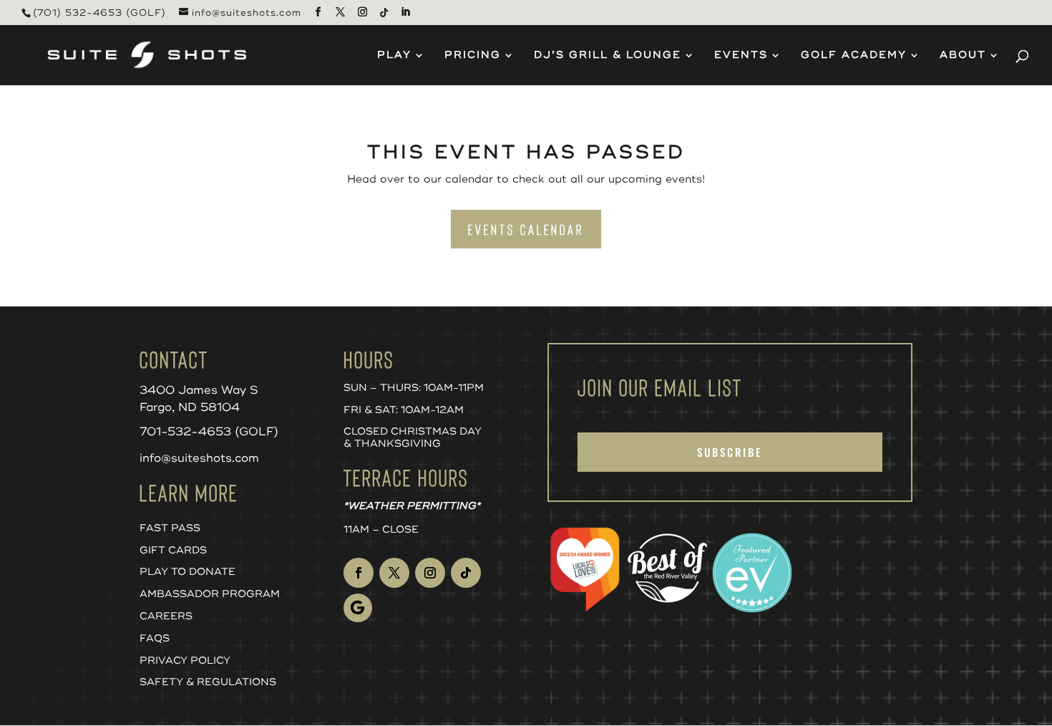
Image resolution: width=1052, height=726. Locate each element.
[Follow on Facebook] (359, 573)
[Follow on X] (394, 573)
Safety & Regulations (208, 682)
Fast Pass (170, 528)
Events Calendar (526, 229)
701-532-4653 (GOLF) (209, 432)
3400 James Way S (199, 390)
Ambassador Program (210, 594)
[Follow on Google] (358, 608)
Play (394, 55)
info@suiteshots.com (199, 458)
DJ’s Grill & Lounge (607, 55)
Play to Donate (187, 572)
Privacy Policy (185, 660)
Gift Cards (173, 550)
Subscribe (729, 452)
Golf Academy (854, 55)
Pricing (472, 55)
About (963, 55)
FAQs (155, 638)
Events (741, 55)
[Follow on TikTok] (466, 573)
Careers (166, 616)
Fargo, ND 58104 (190, 407)
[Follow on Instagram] (430, 573)
